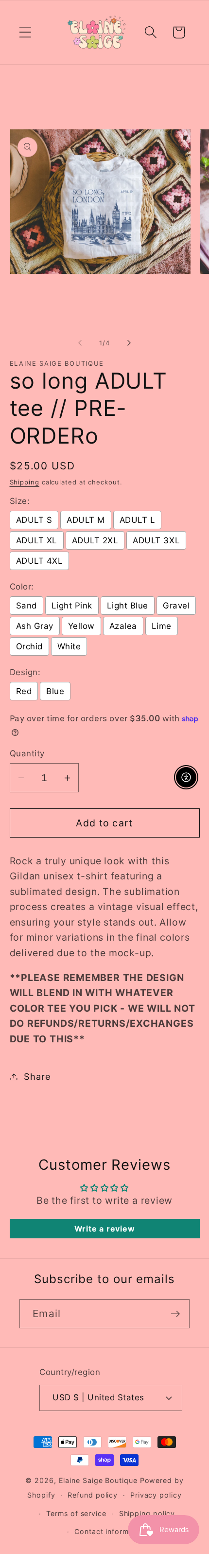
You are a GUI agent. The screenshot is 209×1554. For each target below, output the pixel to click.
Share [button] (37, 1076)
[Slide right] (129, 343)
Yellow (81, 626)
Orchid (29, 646)
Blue (55, 691)
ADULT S (34, 520)
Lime (162, 626)
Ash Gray (34, 626)
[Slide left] (79, 343)
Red (24, 691)
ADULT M (86, 520)
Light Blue (127, 605)
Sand (26, 605)
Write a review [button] (104, 1228)
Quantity (27, 753)
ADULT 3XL (156, 540)
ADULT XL (36, 540)
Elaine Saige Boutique (99, 1480)
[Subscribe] (175, 1314)
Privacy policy (156, 1495)
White (69, 646)
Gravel (176, 605)
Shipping (24, 482)
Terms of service (76, 1513)
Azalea (123, 626)
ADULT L (138, 520)
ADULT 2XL (95, 540)
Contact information (110, 1531)
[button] (25, 32)
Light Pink (72, 605)
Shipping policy (147, 1513)
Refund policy (93, 1495)
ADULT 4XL (39, 561)
